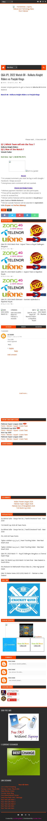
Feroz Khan (11, 661)
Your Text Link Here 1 (8, 800)
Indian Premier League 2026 (23, 501)
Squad (15, 426)
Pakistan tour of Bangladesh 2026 (23, 506)
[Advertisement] (23, 39)
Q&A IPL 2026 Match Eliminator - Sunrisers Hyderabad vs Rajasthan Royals (20, 300)
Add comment (12, 355)
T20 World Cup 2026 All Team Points (13, 525)
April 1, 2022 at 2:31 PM (15, 336)
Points (3, 426)
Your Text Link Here (7, 806)
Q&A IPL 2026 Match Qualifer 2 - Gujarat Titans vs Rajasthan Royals (21, 273)
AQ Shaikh (11, 334)
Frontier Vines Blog (7, 793)
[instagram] (43, 1)
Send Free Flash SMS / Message (11, 797)
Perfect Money (19, 205)
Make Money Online (7, 791)
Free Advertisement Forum (10, 795)
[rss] (45, 1)
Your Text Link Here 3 (8, 804)
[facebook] (40, 1)
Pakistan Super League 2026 (23, 504)
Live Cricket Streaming (8, 787)
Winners (9, 426)
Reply (9, 344)
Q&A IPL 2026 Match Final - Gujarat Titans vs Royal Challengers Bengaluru (22, 245)
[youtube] (38, 1)
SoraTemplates (17, 818)
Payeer (8, 205)
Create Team (23, 426)
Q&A (9, 210)
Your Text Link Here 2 (8, 802)
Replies (11, 348)
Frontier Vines (37, 818)
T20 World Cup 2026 (23, 508)
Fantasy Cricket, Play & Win (10, 789)
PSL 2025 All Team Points (9, 536)
